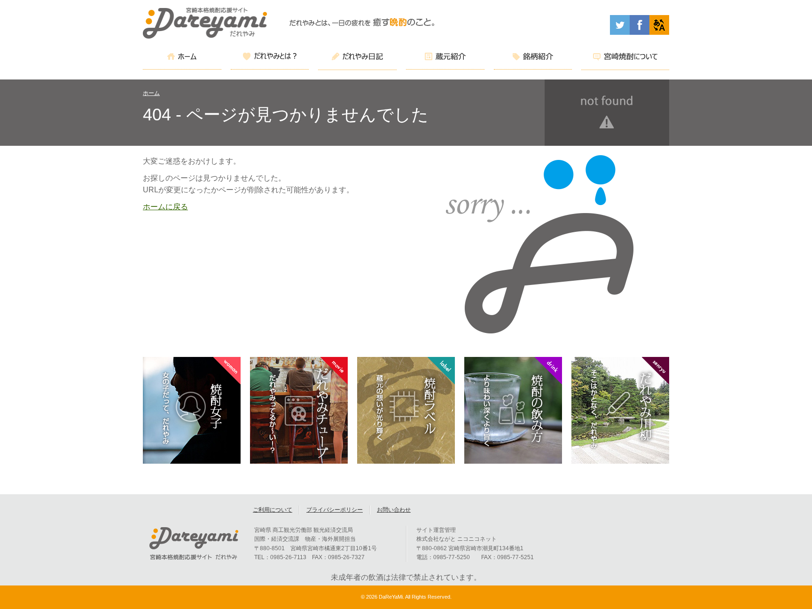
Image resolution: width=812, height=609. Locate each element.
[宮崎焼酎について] (625, 58)
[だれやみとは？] (270, 58)
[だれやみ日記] (357, 58)
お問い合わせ (394, 509)
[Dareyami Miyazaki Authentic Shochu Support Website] (659, 32)
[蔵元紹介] (445, 58)
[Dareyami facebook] (639, 32)
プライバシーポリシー (334, 509)
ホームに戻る (165, 207)
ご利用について (272, 509)
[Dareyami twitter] (620, 32)
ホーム (151, 93)
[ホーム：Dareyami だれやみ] (205, 36)
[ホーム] (182, 58)
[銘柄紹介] (533, 58)
